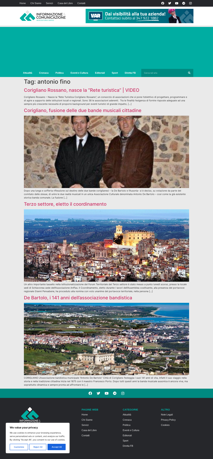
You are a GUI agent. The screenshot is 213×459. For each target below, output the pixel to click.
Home (23, 3)
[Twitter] (170, 3)
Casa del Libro (65, 3)
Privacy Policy (168, 420)
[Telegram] (183, 3)
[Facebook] (163, 3)
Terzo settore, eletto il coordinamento (65, 204)
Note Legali (167, 414)
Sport (115, 73)
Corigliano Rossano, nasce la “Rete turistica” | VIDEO (81, 90)
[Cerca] (189, 73)
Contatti (81, 3)
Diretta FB (130, 73)
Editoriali (100, 73)
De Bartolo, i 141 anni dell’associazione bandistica (78, 297)
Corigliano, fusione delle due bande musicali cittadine (82, 110)
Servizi (49, 3)
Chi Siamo (35, 3)
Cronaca (44, 73)
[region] (38, 438)
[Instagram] (190, 3)
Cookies (165, 425)
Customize (19, 447)
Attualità (27, 73)
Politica (59, 73)
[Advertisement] (106, 47)
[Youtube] (177, 3)
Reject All (37, 447)
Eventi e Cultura (79, 73)
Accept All (57, 447)
